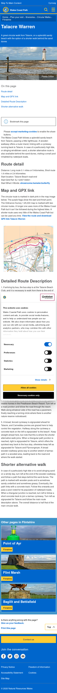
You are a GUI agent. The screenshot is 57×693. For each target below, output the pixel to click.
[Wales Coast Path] (4, 10)
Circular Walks (44, 17)
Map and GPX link (9, 96)
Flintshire (6, 19)
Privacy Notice (8, 666)
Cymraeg (52, 3)
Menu (53, 9)
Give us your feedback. (12, 623)
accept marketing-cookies (24, 131)
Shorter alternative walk (12, 106)
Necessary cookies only (29, 395)
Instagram (16, 656)
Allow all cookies (28, 388)
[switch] (48, 352)
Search (46, 9)
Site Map (5, 678)
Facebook (3, 656)
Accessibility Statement (12, 672)
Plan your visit (16, 17)
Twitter (10, 656)
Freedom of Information (39, 666)
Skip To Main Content (11, 3)
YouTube (23, 656)
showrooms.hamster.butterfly (35, 182)
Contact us (28, 639)
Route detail (6, 91)
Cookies (32, 672)
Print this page (8, 628)
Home (5, 17)
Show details (41, 380)
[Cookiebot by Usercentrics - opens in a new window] (47, 297)
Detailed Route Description (14, 101)
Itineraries (30, 17)
